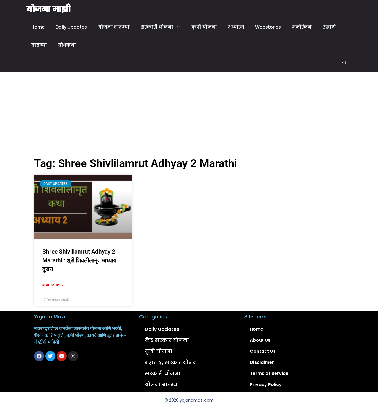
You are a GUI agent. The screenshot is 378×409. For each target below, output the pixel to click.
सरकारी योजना (157, 27)
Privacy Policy (266, 384)
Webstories (268, 27)
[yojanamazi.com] (49, 9)
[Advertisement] (189, 113)
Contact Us (263, 351)
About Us (260, 340)
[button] (344, 63)
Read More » (52, 285)
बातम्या (39, 45)
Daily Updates (71, 27)
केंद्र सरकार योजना (167, 340)
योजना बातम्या (114, 27)
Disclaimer (262, 362)
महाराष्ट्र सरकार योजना (172, 362)
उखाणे (329, 27)
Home (38, 27)
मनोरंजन (302, 27)
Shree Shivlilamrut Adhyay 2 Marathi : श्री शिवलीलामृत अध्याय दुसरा (79, 260)
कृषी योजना (204, 27)
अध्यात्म (236, 27)
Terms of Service (269, 373)
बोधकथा (67, 45)
